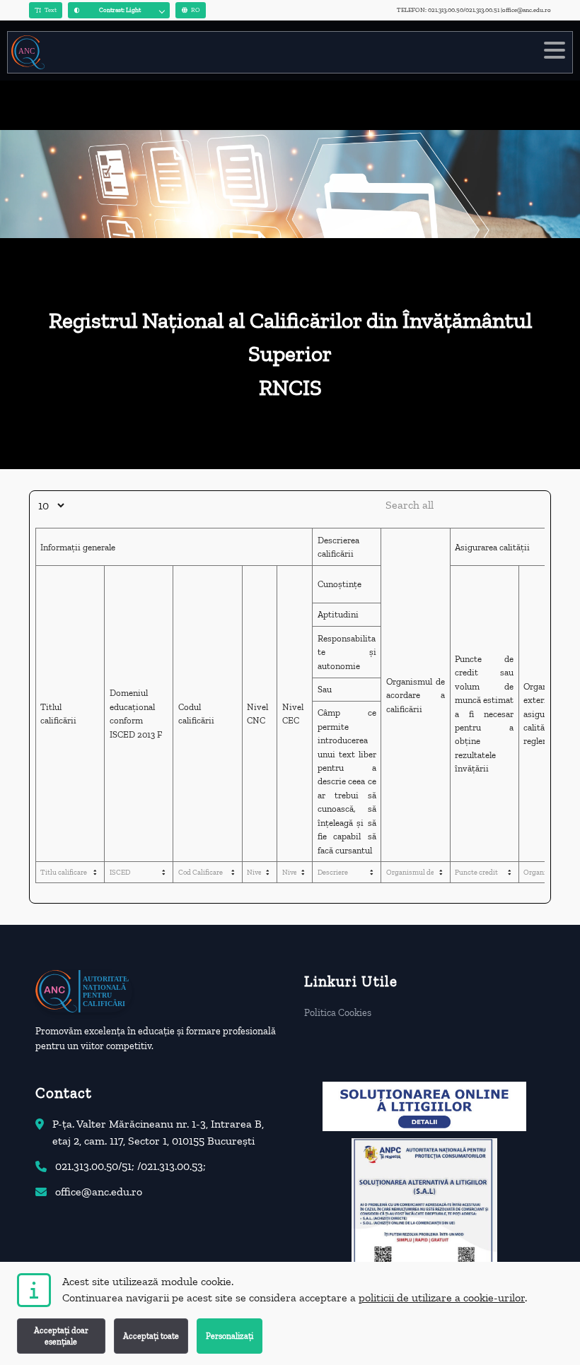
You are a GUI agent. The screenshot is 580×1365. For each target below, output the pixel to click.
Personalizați (229, 1336)
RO (195, 9)
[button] (119, 10)
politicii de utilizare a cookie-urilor (442, 1297)
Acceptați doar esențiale (61, 1336)
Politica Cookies (337, 1013)
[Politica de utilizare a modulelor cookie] (34, 1290)
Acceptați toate (151, 1336)
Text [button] (51, 9)
